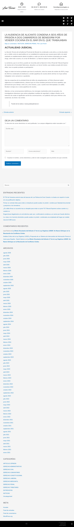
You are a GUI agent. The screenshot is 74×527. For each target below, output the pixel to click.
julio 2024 (6, 327)
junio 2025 (6, 294)
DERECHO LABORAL (9, 478)
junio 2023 (6, 366)
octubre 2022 (7, 390)
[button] (2, 20)
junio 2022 (6, 402)
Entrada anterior (8, 112)
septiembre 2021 (8, 428)
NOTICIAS (21, 43)
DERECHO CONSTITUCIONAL (12, 475)
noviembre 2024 (8, 315)
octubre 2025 (7, 282)
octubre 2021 (7, 425)
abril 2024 (6, 336)
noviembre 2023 (8, 351)
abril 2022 (6, 408)
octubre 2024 (7, 318)
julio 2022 (6, 399)
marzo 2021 (7, 446)
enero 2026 (6, 273)
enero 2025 (6, 309)
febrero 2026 (7, 270)
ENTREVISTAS (7, 490)
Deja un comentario (11, 43)
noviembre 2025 (8, 279)
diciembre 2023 (8, 348)
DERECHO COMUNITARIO (11, 472)
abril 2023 (6, 372)
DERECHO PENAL (30, 43)
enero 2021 (6, 452)
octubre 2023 (7, 354)
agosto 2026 (7, 253)
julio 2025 (6, 291)
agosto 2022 (7, 396)
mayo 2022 (6, 405)
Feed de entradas (8, 510)
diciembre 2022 (8, 384)
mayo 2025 (6, 297)
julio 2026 (6, 255)
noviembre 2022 (8, 387)
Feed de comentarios (9, 513)
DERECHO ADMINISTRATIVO (12, 466)
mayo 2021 (6, 440)
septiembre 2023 (8, 357)
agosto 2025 (7, 288)
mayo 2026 (6, 261)
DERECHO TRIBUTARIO (10, 487)
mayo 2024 (6, 333)
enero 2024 (6, 345)
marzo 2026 (7, 267)
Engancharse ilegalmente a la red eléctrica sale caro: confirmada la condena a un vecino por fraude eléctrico (36, 214)
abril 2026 (6, 264)
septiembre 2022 (8, 393)
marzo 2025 (7, 303)
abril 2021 (6, 443)
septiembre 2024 (8, 321)
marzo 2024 (7, 339)
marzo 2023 (7, 375)
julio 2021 (6, 434)
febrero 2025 (7, 306)
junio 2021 (6, 437)
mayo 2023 (6, 369)
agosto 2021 (7, 431)
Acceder (5, 507)
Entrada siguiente (65, 112)
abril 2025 (6, 300)
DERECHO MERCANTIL (10, 481)
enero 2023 (6, 381)
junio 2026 (6, 258)
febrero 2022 (7, 414)
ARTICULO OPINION (9, 463)
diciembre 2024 (8, 312)
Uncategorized (7, 496)
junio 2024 (6, 330)
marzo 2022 (7, 411)
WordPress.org (7, 516)
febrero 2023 (7, 378)
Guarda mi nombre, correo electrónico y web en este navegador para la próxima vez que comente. (37, 157)
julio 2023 (6, 363)
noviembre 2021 (8, 422)
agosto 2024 (7, 324)
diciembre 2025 (8, 276)
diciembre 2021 (8, 419)
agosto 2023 (7, 360)
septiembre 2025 (8, 285)
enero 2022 (6, 417)
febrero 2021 (7, 449)
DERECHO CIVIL (8, 469)
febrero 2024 (7, 342)
